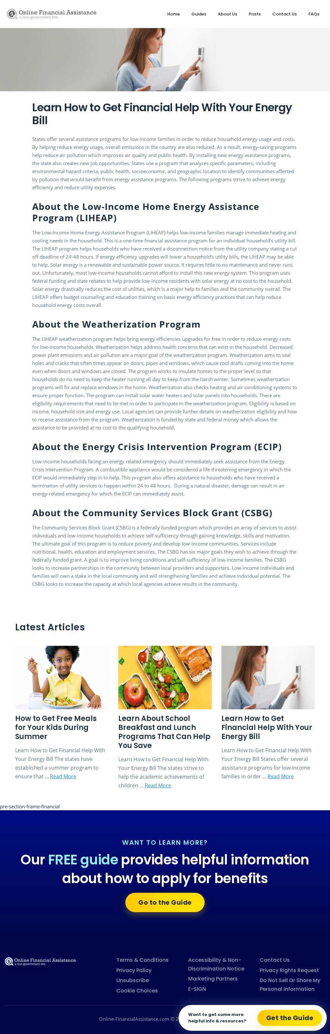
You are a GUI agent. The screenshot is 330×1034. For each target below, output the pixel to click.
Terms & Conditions (142, 960)
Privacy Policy (133, 970)
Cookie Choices (137, 990)
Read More (63, 776)
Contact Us (284, 14)
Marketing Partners (213, 978)
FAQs (313, 14)
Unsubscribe (132, 980)
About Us (227, 14)
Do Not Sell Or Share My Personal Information (290, 985)
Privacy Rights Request (289, 970)
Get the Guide (290, 1017)
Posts (255, 14)
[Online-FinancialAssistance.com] (40, 961)
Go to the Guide (165, 902)
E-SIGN (197, 989)
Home (173, 14)
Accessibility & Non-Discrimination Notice (216, 964)
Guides (198, 14)
